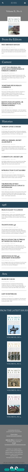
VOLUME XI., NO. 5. (14, 390)
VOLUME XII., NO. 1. (14, 337)
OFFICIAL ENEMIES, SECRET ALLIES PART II (11, 141)
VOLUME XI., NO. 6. (14, 364)
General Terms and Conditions (14, 435)
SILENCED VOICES (8, 279)
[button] (3, 3)
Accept (7, 469)
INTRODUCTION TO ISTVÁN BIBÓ (13, 170)
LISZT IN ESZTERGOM (9, 294)
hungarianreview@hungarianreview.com (15, 444)
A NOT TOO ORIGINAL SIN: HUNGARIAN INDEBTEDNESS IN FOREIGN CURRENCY (13, 69)
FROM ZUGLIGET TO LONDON (12, 210)
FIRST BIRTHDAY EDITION (11, 45)
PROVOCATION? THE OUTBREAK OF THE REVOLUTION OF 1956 (13, 240)
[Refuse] (25, 466)
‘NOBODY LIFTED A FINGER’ (11, 127)
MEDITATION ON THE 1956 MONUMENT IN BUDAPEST (11, 257)
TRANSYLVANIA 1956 (9, 225)
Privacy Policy (14, 434)
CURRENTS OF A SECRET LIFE (12, 157)
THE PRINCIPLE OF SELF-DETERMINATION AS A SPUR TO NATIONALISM (13, 185)
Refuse (13, 469)
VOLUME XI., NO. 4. (14, 417)
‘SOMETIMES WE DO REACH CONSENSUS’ (11, 86)
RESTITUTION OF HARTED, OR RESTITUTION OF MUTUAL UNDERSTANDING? (12, 104)
